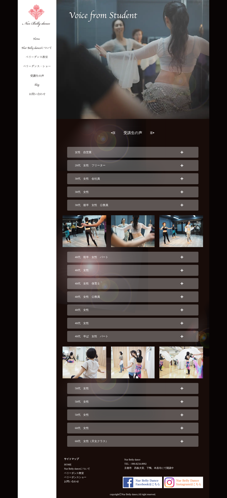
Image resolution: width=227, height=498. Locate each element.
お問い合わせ (71, 481)
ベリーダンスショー (75, 477)
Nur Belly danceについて (77, 468)
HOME (67, 464)
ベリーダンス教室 (74, 473)
